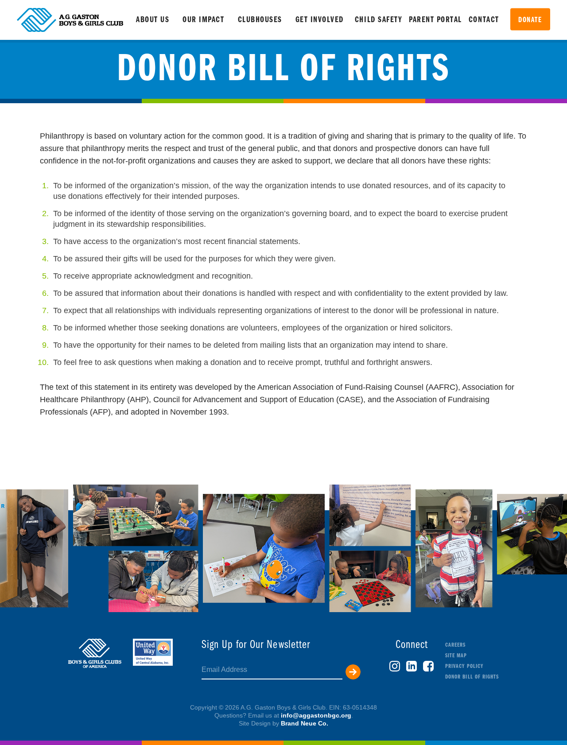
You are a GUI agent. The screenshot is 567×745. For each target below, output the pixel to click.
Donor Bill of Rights (472, 677)
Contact (484, 20)
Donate (530, 20)
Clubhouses (260, 20)
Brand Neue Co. (304, 723)
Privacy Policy (464, 666)
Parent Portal (435, 20)
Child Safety (378, 20)
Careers (455, 645)
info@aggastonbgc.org (316, 715)
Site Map (456, 656)
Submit (353, 671)
